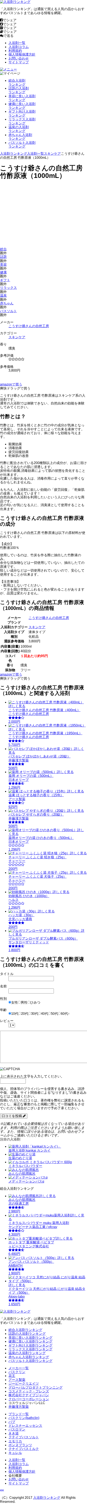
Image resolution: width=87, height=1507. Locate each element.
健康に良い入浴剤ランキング (30, 1341)
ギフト (5, 280)
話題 (3, 257)
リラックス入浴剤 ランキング (21, 121)
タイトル (7, 974)
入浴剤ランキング (13, 153)
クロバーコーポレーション (28, 1399)
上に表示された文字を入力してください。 (32, 1076)
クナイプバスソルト (23, 1437)
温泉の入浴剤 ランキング (18, 129)
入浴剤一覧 (16, 43)
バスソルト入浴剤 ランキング (21, 144)
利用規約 (15, 50)
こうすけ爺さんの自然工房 (28, 326)
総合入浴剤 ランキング (16, 82)
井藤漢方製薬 (18, 1406)
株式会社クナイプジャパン (28, 1395)
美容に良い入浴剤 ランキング (21, 98)
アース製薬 (16, 1380)
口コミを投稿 (12, 1116)
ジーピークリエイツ (23, 1383)
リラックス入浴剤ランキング (30, 1349)
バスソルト (8, 311)
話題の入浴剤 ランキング (18, 90)
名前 (3, 986)
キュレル (15, 1453)
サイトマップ (18, 62)
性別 (3, 998)
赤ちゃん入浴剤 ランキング (20, 136)
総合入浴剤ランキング (25, 1330)
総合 (3, 249)
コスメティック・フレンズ (28, 1391)
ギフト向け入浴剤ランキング (30, 1345)
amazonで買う (11, 384)
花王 (11, 1376)
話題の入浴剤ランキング (27, 1333)
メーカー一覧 (18, 1368)
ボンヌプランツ (20, 1445)
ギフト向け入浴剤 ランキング (21, 113)
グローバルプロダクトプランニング (35, 1387)
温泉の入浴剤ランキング (27, 1353)
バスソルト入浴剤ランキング (30, 1361)
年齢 (3, 1010)
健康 (3, 272)
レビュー (7, 1021)
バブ (11, 1422)
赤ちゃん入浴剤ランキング (28, 1357)
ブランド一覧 (18, 1414)
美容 (3, 264)
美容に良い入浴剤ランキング (30, 1337)
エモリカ (15, 1441)
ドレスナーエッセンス (25, 1425)
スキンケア (52, 153)
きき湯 (13, 1433)
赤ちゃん (7, 303)
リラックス (8, 287)
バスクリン (16, 1372)
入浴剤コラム (18, 47)
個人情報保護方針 (21, 54)
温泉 (3, 295)
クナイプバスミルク (23, 1449)
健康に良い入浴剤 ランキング (21, 105)
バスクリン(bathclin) (23, 1418)
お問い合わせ (18, 58)
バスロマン (16, 1429)
